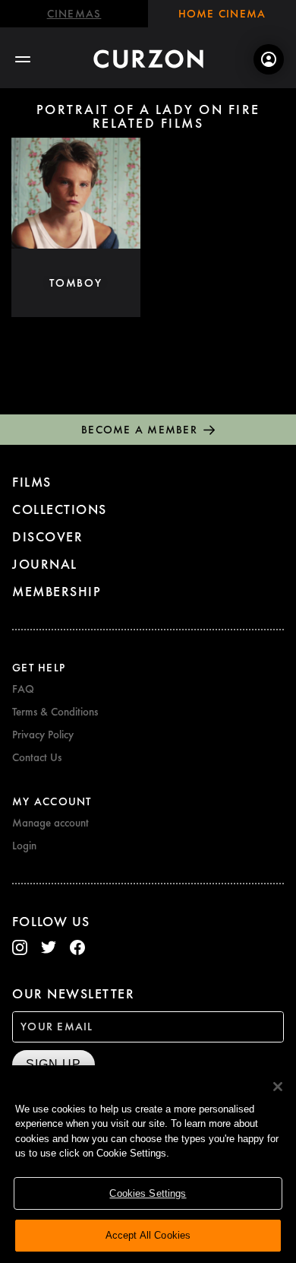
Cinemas (74, 13)
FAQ (23, 689)
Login (24, 845)
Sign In (268, 59)
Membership (56, 591)
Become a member (139, 429)
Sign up (53, 1064)
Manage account (50, 822)
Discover (47, 536)
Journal (44, 564)
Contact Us (36, 757)
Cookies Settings (147, 1193)
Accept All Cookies (148, 1235)
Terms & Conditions (55, 711)
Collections (59, 509)
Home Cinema (222, 13)
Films (32, 481)
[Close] (277, 1086)
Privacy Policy (43, 734)
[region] (148, 1164)
